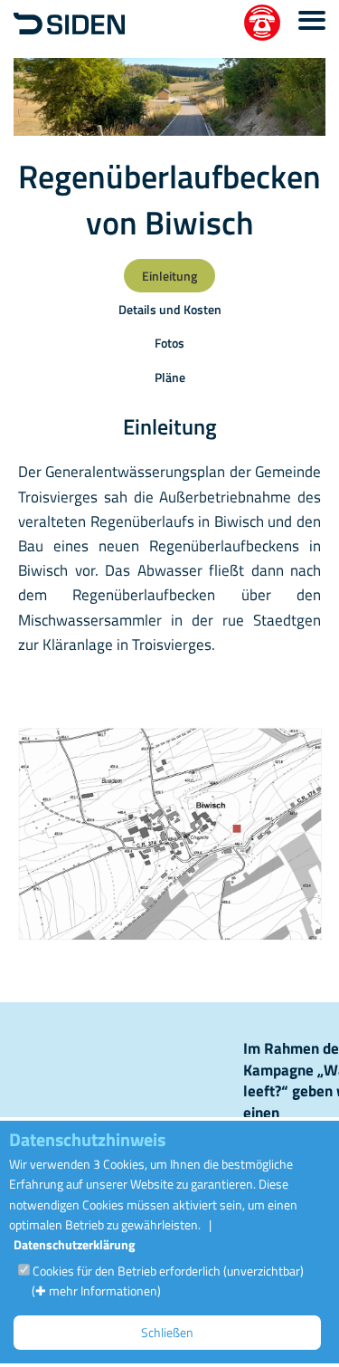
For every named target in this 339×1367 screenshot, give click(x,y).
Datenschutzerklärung (74, 1244)
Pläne (170, 377)
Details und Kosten (169, 309)
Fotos (169, 342)
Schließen (167, 1332)
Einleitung (169, 275)
